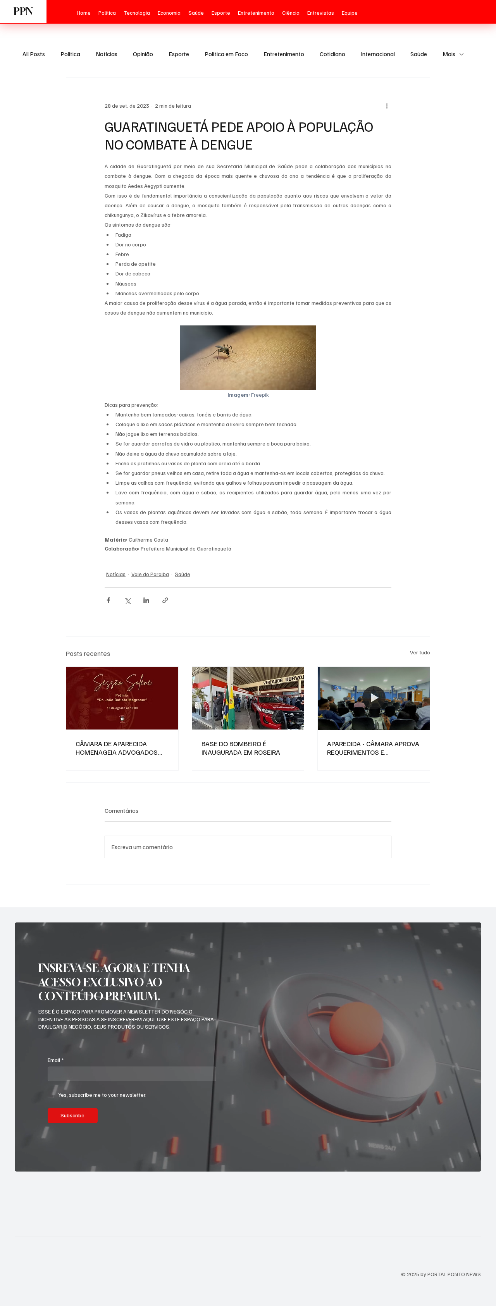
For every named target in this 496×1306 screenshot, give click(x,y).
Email (56, 1060)
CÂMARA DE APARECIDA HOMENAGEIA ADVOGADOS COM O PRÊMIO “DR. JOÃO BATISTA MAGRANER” (117, 747)
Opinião (143, 54)
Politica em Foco (226, 54)
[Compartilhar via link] (165, 600)
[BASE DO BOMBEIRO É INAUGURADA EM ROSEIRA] (248, 698)
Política (70, 54)
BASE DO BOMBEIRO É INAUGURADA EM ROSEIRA (241, 747)
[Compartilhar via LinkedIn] (146, 600)
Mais (449, 54)
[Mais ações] (386, 105)
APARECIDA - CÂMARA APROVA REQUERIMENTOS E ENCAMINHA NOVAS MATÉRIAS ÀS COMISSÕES (373, 747)
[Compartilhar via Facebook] (108, 600)
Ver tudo (420, 652)
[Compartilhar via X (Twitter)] (127, 600)
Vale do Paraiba (150, 574)
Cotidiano (332, 54)
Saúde (418, 54)
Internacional (378, 54)
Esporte (179, 54)
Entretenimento (284, 54)
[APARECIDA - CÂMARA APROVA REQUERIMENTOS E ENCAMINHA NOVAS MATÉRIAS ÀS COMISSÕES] (374, 698)
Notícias (106, 54)
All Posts (33, 54)
